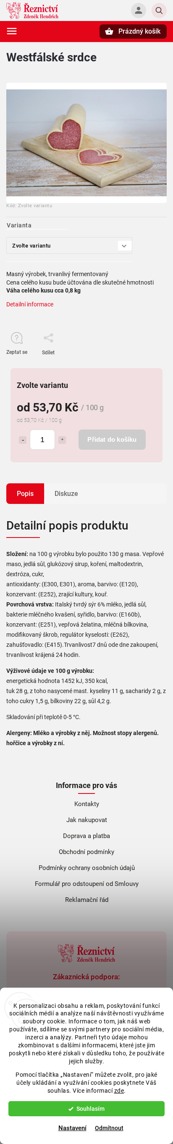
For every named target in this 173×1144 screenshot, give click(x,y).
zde (119, 1090)
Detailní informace (29, 304)
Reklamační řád (86, 900)
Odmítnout (109, 1128)
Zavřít (140, 367)
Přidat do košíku (111, 439)
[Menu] (11, 31)
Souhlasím (90, 1108)
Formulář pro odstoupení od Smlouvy (87, 884)
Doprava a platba (86, 836)
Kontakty (86, 804)
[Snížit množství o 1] (22, 440)
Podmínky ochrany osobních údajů (87, 868)
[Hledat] (159, 10)
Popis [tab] (25, 494)
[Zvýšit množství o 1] (62, 440)
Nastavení (72, 1128)
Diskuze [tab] (66, 494)
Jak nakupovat (86, 820)
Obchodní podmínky (86, 852)
